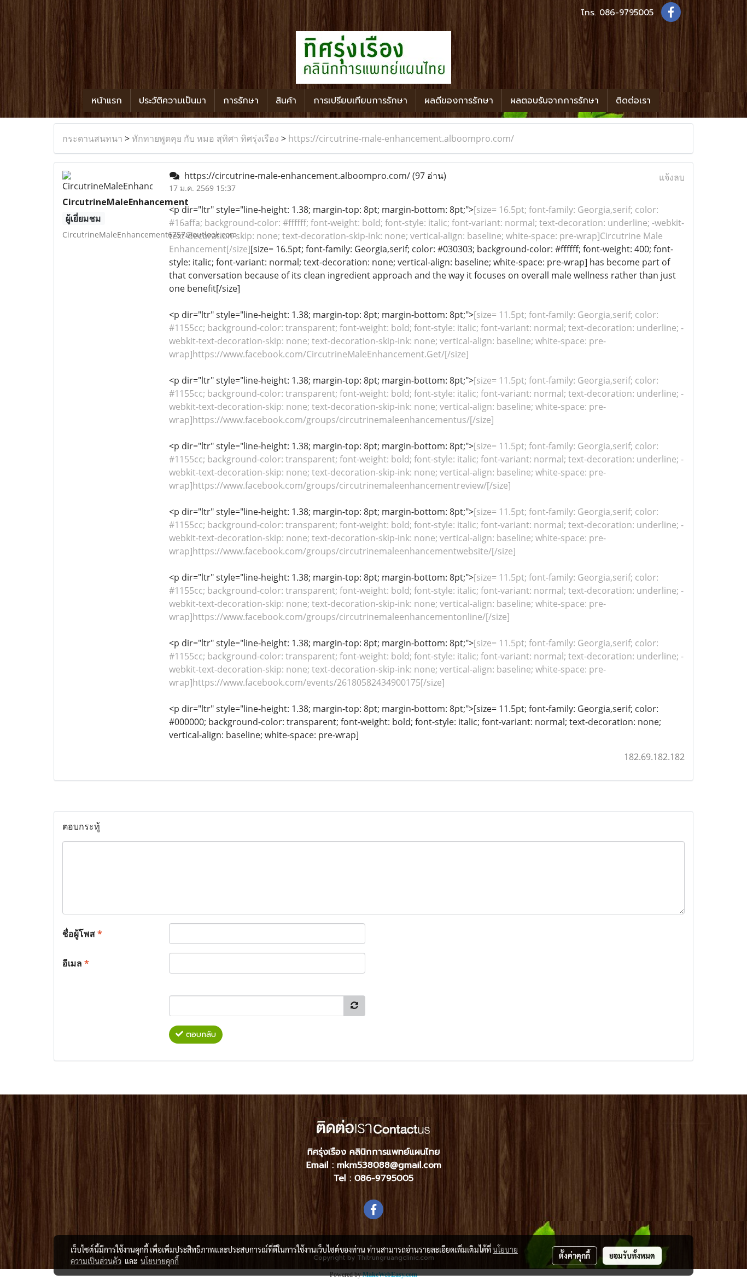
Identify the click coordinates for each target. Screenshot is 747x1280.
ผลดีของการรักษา (458, 100)
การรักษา (241, 100)
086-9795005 (626, 13)
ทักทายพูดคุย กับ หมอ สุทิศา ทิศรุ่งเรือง (205, 138)
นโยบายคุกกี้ (160, 1261)
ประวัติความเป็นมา (172, 100)
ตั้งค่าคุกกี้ (574, 1255)
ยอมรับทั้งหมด (632, 1255)
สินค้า (286, 100)
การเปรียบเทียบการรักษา (360, 100)
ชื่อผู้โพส (82, 934)
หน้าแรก (106, 100)
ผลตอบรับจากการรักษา (554, 100)
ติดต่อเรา (633, 100)
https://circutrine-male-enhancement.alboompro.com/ (401, 138)
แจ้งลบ (672, 177)
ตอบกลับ (199, 1034)
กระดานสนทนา (92, 138)
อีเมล (75, 963)
